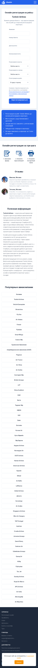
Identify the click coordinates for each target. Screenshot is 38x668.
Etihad (19, 476)
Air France (19, 360)
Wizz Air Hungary (19, 516)
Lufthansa (19, 486)
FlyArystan (19, 566)
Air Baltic (19, 481)
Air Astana (19, 319)
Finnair (19, 324)
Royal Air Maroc (19, 581)
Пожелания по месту (15, 62)
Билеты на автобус (7, 626)
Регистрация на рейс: (15, 78)
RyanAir (19, 471)
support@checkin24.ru (8, 638)
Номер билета (13, 37)
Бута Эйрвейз (19, 435)
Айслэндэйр (19, 597)
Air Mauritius (19, 602)
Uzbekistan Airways (19, 551)
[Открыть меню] (35, 2)
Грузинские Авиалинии (19, 345)
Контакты (4, 641)
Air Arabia (19, 506)
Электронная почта (15, 54)
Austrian (19, 526)
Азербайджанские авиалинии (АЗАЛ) (19, 350)
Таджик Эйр (19, 405)
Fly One (19, 314)
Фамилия (12, 29)
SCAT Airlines (19, 455)
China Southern (19, 390)
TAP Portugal (19, 521)
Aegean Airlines (19, 445)
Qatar (19, 420)
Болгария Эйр (19, 375)
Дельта (19, 496)
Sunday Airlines (19, 576)
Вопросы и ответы (7, 635)
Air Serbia (19, 370)
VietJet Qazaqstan (19, 304)
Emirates (19, 425)
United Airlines (19, 491)
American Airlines (19, 465)
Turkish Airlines (19, 299)
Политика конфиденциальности (11, 648)
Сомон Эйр (19, 339)
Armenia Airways (19, 536)
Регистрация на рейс (8, 615)
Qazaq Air (19, 556)
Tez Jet (19, 571)
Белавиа (19, 294)
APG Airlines (19, 586)
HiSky (19, 561)
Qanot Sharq (19, 541)
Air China (19, 365)
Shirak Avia (19, 309)
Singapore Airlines (19, 511)
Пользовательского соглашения (19, 92)
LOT (19, 385)
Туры (3, 628)
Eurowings (19, 501)
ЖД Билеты (5, 623)
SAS (19, 415)
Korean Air (19, 430)
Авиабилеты (5, 617)
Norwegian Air (19, 450)
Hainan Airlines (19, 460)
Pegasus (19, 355)
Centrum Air (19, 546)
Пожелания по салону (15, 70)
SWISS (19, 410)
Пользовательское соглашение (11, 650)
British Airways (19, 380)
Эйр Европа (19, 440)
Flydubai (19, 329)
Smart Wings (19, 334)
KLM (19, 395)
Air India (19, 591)
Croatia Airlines (19, 531)
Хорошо (19, 662)
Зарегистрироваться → (19, 101)
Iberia (19, 400)
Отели (3, 620)
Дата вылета (13, 45)
